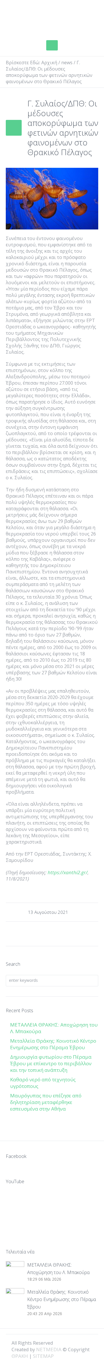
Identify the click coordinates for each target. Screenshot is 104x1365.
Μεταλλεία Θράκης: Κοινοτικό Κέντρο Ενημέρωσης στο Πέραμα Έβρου (53, 1044)
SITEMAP (43, 1356)
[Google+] (80, 1342)
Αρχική (49, 62)
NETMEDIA (49, 1349)
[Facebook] (70, 1342)
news (67, 62)
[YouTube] (89, 1342)
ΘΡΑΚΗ (26, 18)
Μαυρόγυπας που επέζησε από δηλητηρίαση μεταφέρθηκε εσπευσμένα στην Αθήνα (45, 1102)
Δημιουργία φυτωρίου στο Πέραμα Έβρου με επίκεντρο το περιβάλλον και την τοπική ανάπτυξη (51, 1063)
